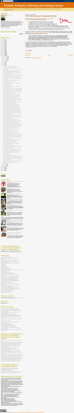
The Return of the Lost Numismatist (9, 81)
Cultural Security (4, 313)
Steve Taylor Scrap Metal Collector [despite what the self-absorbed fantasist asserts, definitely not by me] (12, 372)
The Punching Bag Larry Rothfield (7, 289)
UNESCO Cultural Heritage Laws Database (9, 327)
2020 (3, 46)
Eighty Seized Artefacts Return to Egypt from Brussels (12, 160)
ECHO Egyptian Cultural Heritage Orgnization (10, 258)
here (8, 303)
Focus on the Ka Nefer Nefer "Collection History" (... (12, 136)
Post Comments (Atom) (36, 57)
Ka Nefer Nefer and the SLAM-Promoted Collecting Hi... (12, 125)
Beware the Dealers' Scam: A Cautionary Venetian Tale (12, 117)
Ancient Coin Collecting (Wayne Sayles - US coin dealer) (12, 355)
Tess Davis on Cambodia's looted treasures (10, 66)
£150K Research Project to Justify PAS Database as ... (12, 102)
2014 (3, 53)
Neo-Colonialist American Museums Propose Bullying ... (12, 134)
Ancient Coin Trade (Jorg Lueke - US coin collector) (11, 357)
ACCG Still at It (5, 69)
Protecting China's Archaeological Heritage (9, 277)
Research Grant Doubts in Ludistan (9, 101)
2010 (3, 168)
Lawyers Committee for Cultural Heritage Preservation (11, 269)
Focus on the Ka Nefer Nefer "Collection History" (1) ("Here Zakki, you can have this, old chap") (14, 221)
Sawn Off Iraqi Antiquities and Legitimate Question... (12, 123)
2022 (3, 44)
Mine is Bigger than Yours (7, 87)
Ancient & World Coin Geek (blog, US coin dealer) (10, 356)
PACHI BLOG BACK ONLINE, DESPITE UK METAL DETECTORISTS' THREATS (14, 199)
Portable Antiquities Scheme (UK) (7, 324)
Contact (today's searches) (8, 144)
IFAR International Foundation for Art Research (10, 316)
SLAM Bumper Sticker (7, 138)
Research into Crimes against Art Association (9, 279)
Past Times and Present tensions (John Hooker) (10, 361)
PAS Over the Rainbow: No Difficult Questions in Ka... (12, 98)
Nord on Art (3, 275)
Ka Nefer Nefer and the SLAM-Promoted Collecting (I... (12, 124)
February (5, 164)
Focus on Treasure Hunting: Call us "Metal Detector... (12, 111)
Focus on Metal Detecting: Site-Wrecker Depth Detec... (12, 158)
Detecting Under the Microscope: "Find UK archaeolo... (12, 68)
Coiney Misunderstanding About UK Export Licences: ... (12, 145)
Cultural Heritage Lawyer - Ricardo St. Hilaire (10, 312)
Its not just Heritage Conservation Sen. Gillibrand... (12, 71)
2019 (3, 47)
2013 (3, 54)
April (4, 65)
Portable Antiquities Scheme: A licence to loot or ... (11, 106)
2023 (3, 42)
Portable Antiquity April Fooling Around (9, 161)
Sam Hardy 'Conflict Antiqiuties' (7, 282)
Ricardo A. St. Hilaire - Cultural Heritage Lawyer (10, 280)
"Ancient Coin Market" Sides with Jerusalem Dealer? (12, 126)
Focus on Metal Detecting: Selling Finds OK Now (11, 108)
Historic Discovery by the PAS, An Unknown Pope (11, 162)
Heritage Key (3, 265)
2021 (3, 45)
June (4, 63)
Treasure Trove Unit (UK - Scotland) (8, 326)
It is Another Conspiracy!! (7, 82)
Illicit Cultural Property (5, 267)
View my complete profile (6, 28)
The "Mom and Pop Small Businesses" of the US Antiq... (12, 91)
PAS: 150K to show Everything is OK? (9, 103)
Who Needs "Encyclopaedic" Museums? (10, 133)
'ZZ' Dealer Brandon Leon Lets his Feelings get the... (12, 128)
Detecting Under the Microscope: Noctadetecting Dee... (12, 89)
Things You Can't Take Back (6, 290)
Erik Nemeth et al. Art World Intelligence (8, 260)
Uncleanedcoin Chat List (6, 349)
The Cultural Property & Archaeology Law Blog (10, 287)
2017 (3, 49)
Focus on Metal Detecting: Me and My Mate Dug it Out (12, 120)
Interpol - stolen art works (6, 320)
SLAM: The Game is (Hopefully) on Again (10, 140)
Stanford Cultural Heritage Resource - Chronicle (10, 285)
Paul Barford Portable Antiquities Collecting (9, 368)
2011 (3, 167)
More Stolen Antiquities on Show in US (9, 155)
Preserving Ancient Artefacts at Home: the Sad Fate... (12, 72)
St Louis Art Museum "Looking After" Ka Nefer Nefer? (12, 137)
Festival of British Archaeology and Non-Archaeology (12, 109)
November (5, 57)
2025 (3, 40)
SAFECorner (3, 281)
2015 (3, 52)
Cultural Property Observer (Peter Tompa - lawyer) (11, 345)
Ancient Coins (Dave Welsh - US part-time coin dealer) (11, 354)
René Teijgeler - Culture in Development (9, 278)
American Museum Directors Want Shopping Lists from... (13, 135)
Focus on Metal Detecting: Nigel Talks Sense (11, 119)
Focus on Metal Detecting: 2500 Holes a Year (11, 121)
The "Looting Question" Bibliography (8, 325)
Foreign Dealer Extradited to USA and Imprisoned (11, 143)
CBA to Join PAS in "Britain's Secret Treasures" (11, 142)
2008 (3, 170)
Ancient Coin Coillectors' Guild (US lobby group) (10, 351)
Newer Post (27, 55)
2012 (3, 55)
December (5, 56)
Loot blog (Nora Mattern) (6, 270)
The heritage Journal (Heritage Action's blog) (9, 288)
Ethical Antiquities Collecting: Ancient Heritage (10, 261)
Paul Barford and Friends (6, 369)
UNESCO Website (4, 328)
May (4, 64)
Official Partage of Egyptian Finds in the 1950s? (11, 104)
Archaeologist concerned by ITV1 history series (11, 122)
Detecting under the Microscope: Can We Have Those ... (13, 75)
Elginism (2, 259)
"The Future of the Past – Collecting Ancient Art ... (11, 80)
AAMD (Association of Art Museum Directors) (9, 308)
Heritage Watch (4, 266)
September (5, 59)
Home (49, 55)
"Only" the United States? (7, 118)
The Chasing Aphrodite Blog (6, 286)
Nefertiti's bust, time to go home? (8, 92)
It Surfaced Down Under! (6, 268)
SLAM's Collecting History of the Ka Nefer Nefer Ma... (12, 112)
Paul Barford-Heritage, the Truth (7, 370)
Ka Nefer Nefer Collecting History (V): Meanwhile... (12, 107)
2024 (3, 41)
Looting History (4, 271)
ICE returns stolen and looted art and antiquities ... (11, 70)
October (4, 58)
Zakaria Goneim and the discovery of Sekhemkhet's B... (12, 115)
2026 (3, 39)
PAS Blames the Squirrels (7, 85)
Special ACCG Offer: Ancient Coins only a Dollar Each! (12, 146)
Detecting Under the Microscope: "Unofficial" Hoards (12, 86)
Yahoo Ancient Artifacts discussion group (9, 348)
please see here (19, 297)
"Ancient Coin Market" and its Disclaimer (10, 127)
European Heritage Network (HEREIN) (8, 314)
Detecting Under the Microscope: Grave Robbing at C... (12, 100)
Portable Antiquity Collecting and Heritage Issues (33, 5)
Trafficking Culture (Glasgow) (6, 291)
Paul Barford (9, 15)
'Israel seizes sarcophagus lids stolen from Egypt (38, 32)
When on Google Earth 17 (12, 204)
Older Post (71, 55)
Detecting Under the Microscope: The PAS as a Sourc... (12, 99)
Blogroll (2, 216)
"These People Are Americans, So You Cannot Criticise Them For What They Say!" (14, 233)
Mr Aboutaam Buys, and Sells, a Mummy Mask (11, 105)
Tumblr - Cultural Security (6, 292)
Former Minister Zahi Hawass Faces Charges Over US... (13, 157)
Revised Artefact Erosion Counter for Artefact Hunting (11, 252)
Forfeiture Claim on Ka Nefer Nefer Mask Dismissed (12, 156)
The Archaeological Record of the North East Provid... (12, 83)
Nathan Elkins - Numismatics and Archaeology (10, 274)
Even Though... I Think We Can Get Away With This (12, 110)
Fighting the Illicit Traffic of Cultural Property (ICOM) (11, 315)
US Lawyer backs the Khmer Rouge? (9, 67)
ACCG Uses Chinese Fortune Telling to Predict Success (13, 74)
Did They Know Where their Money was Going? (11, 116)
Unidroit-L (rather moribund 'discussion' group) (10, 347)
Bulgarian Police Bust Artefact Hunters (9, 141)
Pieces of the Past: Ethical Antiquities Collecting (10, 276)
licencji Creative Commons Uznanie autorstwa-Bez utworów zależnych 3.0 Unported (27, 412)
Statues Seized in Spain (7, 159)
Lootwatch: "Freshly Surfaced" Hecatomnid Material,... (12, 90)
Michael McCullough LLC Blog (7, 272)
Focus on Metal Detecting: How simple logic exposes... (12, 139)
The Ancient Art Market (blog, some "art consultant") (11, 350)
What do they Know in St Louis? (8, 129)
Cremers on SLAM (6, 154)
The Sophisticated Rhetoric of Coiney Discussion (11, 93)
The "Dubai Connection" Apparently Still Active (11, 152)
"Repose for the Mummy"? (7, 153)
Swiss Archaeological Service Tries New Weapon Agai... (12, 88)
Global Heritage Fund (5, 262)
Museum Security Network (6, 323)
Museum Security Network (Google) (8, 273)
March (4, 163)
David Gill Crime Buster (7, 84)
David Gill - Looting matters (6, 257)
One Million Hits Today (7, 73)
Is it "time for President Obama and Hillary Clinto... (11, 151)
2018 (3, 48)
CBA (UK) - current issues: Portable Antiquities (10, 309)
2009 (3, 169)
